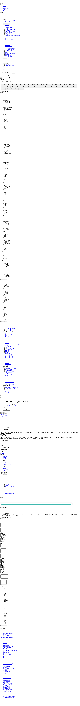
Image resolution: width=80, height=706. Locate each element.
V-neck (5, 249)
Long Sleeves (6, 265)
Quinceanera (6, 111)
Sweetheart (6, 248)
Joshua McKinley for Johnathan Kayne (12, 344)
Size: (1, 409)
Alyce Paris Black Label (9, 334)
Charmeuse (6, 200)
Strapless (5, 247)
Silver (5, 318)
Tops (5, 136)
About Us (4, 462)
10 (34, 84)
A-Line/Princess (7, 254)
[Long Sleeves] (4, 576)
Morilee (6, 352)
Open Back (6, 151)
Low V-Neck (6, 239)
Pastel (5, 177)
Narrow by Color (5, 282)
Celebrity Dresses (7, 145)
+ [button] (3, 327)
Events (4, 495)
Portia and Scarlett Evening (10, 356)
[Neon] (2, 545)
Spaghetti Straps (7, 276)
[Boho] (4, 529)
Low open (6, 164)
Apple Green (6, 286)
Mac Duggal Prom (8, 350)
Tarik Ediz (7, 363)
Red (5, 307)
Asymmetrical (6, 220)
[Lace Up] (4, 540)
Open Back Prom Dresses (10, 375)
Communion (6, 103)
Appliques (6, 182)
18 (52, 84)
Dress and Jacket (7, 121)
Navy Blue (6, 295)
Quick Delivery (18, 405)
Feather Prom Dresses (9, 370)
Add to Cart (3, 412)
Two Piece (6, 139)
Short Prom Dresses (8, 379)
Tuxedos (4, 478)
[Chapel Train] (3, 561)
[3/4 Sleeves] (4, 575)
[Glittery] (2, 543)
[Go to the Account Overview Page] (0, 4)
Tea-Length (6, 228)
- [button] (3, 367)
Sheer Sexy (6, 132)
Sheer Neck (6, 246)
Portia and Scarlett (8, 354)
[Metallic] (2, 544)
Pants (5, 128)
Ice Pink (5, 300)
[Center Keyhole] (4, 535)
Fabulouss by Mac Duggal (10, 339)
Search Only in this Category (7, 75)
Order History (5, 469)
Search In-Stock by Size (6, 81)
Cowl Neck (6, 234)
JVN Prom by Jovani (9, 349)
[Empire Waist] (3, 570)
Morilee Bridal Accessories (10, 392)
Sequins (5, 195)
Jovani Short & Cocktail (9, 348)
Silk (4, 211)
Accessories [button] (5, 389)
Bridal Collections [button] (6, 326)
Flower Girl (6, 106)
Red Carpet (6, 113)
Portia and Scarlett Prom (9, 357)
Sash (5, 194)
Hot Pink (5, 302)
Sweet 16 (5, 114)
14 (43, 84)
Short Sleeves (6, 267)
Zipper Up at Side (7, 168)
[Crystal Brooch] (3, 552)
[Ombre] (2, 546)
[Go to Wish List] (2, 3)
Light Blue (6, 292)
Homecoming (6, 108)
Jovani (6, 345)
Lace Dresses (6, 122)
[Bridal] (5, 523)
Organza (5, 207)
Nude (5, 312)
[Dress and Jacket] (4, 530)
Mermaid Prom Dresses (9, 374)
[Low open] (4, 541)
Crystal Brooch (7, 186)
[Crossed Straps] (4, 539)
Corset (5, 147)
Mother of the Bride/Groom (9, 109)
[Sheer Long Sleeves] (4, 577)
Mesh (5, 206)
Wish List (4, 6)
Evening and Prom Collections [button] (8, 331)
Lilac (5, 298)
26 (70, 84)
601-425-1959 (6, 0)
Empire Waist (6, 255)
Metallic (5, 174)
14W (14, 86)
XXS (70, 86)
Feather (5, 188)
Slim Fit (5, 258)
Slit (4, 155)
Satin (5, 209)
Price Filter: (4, 76)
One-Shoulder (6, 241)
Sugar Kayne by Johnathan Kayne (11, 387)
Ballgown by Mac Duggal (10, 337)
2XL (22, 89)
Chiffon (5, 202)
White (5, 319)
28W (53, 86)
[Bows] (3, 551)
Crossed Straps (6, 162)
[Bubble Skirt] (4, 533)
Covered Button (7, 161)
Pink (5, 301)
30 (4, 86)
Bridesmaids (6, 100)
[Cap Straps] (3, 580)
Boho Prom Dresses (9, 369)
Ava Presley (7, 336)
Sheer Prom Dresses (9, 378)
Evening (5, 104)
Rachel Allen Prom (8, 359)
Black (5, 315)
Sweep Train (6, 227)
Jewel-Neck (6, 237)
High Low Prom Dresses (9, 371)
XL (16, 89)
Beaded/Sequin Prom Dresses (10, 368)
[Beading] (3, 550)
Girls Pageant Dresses (8, 107)
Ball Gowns (6, 119)
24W (42, 86)
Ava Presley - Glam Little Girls (11, 388)
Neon (5, 175)
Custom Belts (7, 393)
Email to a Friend (3, 416)
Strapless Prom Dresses (9, 381)
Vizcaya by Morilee (8, 365)
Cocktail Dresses (7, 102)
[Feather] (3, 556)
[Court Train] (3, 562)
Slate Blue (6, 293)
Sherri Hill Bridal (8, 329)
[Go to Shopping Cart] (0, 3)
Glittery (5, 173)
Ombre (5, 176)
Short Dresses (6, 133)
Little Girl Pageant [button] (6, 385)
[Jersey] (3, 557)
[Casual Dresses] (5, 525)
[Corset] (4, 536)
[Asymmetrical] (3, 560)
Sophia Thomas (8, 330)
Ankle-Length (6, 218)
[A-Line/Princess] (3, 569)
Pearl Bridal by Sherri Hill (10, 328)
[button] (4, 19)
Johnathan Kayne (8, 346)
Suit (4, 135)
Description (5, 418)
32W (64, 86)
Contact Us (5, 456)
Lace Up (5, 163)
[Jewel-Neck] (3, 567)
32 (8, 86)
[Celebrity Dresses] (4, 534)
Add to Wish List (4, 413)
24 (66, 84)
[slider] (72, 504)
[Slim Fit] (3, 572)
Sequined (5, 210)
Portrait (5, 242)
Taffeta (5, 212)
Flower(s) (6, 189)
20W (31, 86)
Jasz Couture (7, 342)
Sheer (5, 165)
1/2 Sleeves (6, 263)
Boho (5, 120)
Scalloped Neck (7, 243)
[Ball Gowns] (4, 528)
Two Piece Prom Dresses (9, 382)
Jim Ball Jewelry (8, 391)
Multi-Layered (6, 150)
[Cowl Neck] (3, 564)
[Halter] (3, 565)
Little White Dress (7, 125)
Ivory (5, 311)
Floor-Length (6, 223)
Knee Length (6, 224)
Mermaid (5, 257)
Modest (5, 127)
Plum (5, 306)
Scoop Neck (6, 244)
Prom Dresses (6, 110)
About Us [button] (5, 482)
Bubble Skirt (6, 144)
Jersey (5, 204)
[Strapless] (3, 583)
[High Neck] (3, 566)
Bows (5, 185)
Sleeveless (6, 269)
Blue (5, 294)
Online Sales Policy (4, 415)
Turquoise (6, 291)
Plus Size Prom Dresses (9, 376)
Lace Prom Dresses (8, 372)
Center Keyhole (7, 146)
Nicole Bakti (7, 353)
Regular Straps (6, 275)
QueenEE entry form (7, 464)
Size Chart (2, 414)
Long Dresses (6, 126)
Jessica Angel (7, 343)
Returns (4, 457)
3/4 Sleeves (6, 264)
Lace (5, 192)
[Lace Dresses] (4, 531)
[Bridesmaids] (5, 524)
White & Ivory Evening (9, 384)
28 (75, 84)
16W (19, 86)
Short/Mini (6, 225)
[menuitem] (41, 6)
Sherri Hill (7, 360)
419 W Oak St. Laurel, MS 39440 (6, 2)
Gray (5, 316)
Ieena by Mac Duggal (9, 341)
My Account (5, 7)
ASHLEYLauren (8, 335)
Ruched (5, 154)
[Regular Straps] (3, 581)
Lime (5, 288)
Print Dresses (6, 129)
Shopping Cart (5, 8)
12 (38, 84)
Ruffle (5, 193)
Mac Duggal (7, 351)
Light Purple (6, 299)
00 (9, 84)
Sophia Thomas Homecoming (10, 362)
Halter (5, 235)
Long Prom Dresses (8, 373)
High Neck (6, 236)
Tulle (5, 213)
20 (57, 84)
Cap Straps (6, 274)
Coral (5, 309)
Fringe (5, 191)
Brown (5, 314)
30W (58, 86)
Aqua (5, 290)
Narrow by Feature (5, 94)
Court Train (6, 222)
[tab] (41, 328)
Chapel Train (6, 221)
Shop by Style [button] (5, 366)
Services (4, 458)
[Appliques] (3, 549)
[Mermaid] (3, 571)
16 (47, 84)
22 (61, 84)
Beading (5, 184)
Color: (1, 411)
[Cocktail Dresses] (5, 526)
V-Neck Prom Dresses (9, 383)
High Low (6, 148)
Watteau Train (6, 229)
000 (5, 84)
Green (5, 287)
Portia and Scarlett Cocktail (10, 355)
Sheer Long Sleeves (7, 266)
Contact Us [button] (5, 489)
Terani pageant (8, 364)
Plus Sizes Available (7, 153)
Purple (5, 297)
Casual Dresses (7, 101)
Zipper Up (6, 166)
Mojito (5, 285)
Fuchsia (5, 304)
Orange (5, 308)
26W (47, 86)
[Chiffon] (3, 555)
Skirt (5, 134)
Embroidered (6, 187)
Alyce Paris (7, 333)
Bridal (5, 99)
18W (25, 86)
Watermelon (6, 305)
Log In (4, 10)
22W (36, 86)
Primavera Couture (8, 358)
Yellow (5, 284)
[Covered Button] (4, 538)
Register (4, 9)
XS (75, 86)
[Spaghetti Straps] (3, 582)
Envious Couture (8, 338)
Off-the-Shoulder (7, 240)
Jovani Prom (7, 347)
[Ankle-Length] (3, 559)
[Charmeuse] (3, 554)
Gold (5, 313)
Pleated (5, 152)
